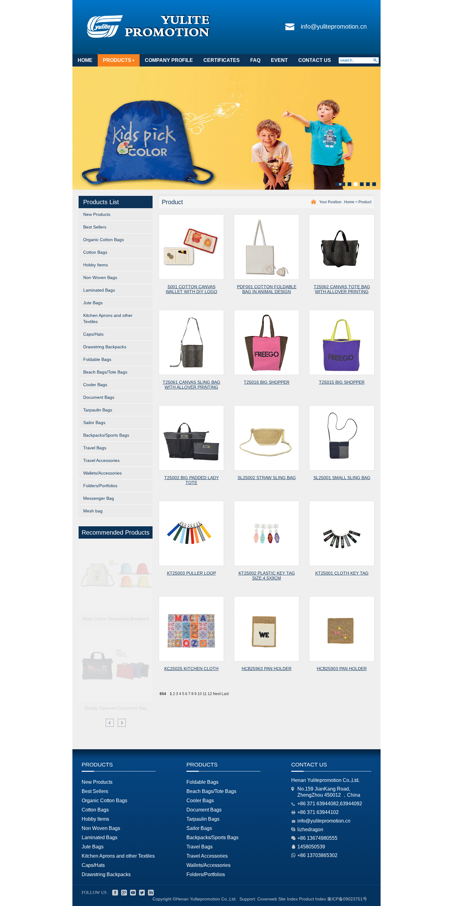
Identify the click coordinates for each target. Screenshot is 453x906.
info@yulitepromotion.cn (334, 26)
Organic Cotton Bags (103, 239)
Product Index (312, 898)
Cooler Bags (95, 384)
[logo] (148, 38)
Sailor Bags (94, 422)
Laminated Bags (99, 290)
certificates (221, 60)
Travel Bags (94, 447)
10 (200, 694)
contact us (314, 60)
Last (225, 694)
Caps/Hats (93, 334)
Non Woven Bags (100, 277)
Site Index (288, 898)
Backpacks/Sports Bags (106, 435)
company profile (169, 60)
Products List (101, 202)
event (279, 60)
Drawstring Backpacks (104, 346)
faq (255, 60)
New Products (96, 214)
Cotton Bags (95, 252)
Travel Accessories (101, 460)
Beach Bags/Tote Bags (105, 372)
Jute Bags (93, 302)
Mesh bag (93, 510)
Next (217, 694)
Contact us (309, 765)
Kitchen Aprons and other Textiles (108, 318)
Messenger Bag (98, 498)
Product (364, 202)
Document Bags (98, 397)
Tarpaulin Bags (97, 409)
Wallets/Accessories (102, 473)
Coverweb (267, 898)
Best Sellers (94, 226)
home (85, 60)
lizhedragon (310, 829)
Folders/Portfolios (100, 485)
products (117, 60)
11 (205, 694)
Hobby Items (95, 264)
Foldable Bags (97, 359)
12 (210, 694)
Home (349, 202)
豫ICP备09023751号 (347, 898)
